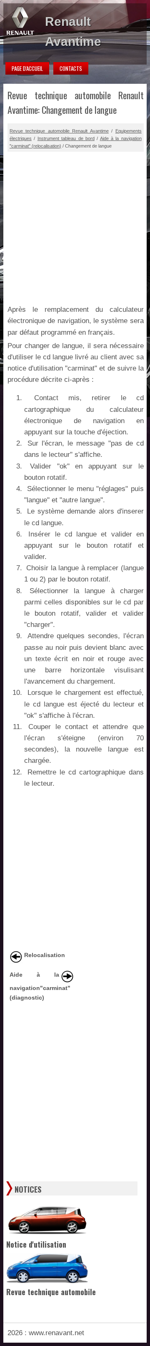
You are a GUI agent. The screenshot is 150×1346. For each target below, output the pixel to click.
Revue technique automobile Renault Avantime (59, 130)
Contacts (71, 68)
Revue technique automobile (51, 1291)
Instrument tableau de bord (66, 138)
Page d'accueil (27, 68)
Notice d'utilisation (36, 1244)
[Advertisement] (75, 227)
